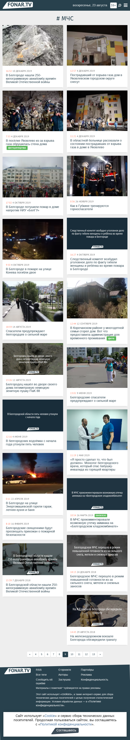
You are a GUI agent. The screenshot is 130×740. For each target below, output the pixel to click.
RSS (39, 670)
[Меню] (125, 5)
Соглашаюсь (66, 730)
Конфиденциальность (94, 679)
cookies (66, 694)
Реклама (86, 674)
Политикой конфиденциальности (66, 724)
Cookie (50, 716)
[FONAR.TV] (18, 5)
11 (79, 654)
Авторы (63, 674)
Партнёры (87, 670)
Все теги (41, 674)
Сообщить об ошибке (44, 681)
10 (72, 654)
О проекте (64, 670)
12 (86, 654)
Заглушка (64, 679)
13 (93, 654)
